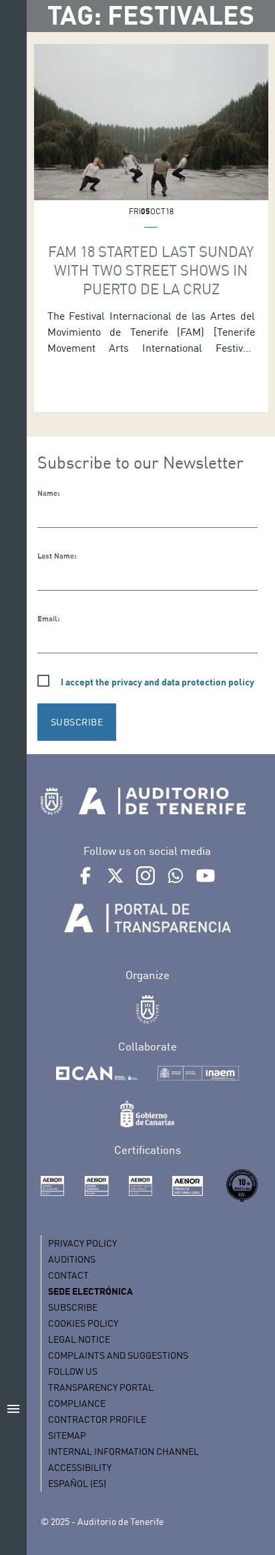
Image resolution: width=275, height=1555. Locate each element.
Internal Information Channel (123, 1451)
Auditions (71, 1259)
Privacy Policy (82, 1243)
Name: (48, 493)
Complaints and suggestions (118, 1355)
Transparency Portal (101, 1387)
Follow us (72, 1371)
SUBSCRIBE (77, 721)
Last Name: (56, 556)
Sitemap (67, 1435)
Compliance (76, 1403)
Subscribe (72, 1307)
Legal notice (79, 1339)
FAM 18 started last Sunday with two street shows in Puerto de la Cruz (151, 270)
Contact (68, 1275)
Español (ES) (77, 1483)
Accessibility (79, 1467)
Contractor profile (97, 1419)
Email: (48, 618)
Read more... (151, 158)
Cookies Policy (83, 1323)
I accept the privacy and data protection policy (157, 681)
